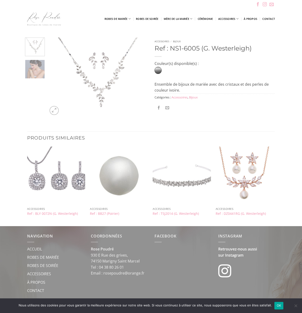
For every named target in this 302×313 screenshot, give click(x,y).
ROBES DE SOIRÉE (42, 265)
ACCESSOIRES (39, 273)
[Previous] (56, 77)
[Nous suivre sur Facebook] (258, 4)
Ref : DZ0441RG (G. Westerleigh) (241, 213)
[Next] (139, 77)
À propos (250, 19)
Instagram (234, 255)
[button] (54, 110)
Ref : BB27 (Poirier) (104, 213)
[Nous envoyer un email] (271, 4)
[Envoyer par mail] (167, 108)
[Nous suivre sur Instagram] (265, 4)
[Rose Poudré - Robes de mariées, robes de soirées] (57, 18)
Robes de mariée (116, 19)
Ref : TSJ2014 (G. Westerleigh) (176, 213)
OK (279, 305)
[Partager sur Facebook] (159, 108)
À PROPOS (36, 282)
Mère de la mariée (176, 19)
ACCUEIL (34, 249)
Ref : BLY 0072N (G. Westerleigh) (52, 213)
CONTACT (35, 290)
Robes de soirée (147, 19)
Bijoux (177, 41)
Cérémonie (205, 19)
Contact (268, 19)
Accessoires (226, 19)
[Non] (295, 307)
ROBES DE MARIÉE (43, 257)
